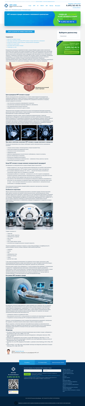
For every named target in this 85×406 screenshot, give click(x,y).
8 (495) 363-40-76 (73, 5)
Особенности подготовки (13, 44)
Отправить (27, 374)
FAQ (63, 374)
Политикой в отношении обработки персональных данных (49, 375)
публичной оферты (39, 1)
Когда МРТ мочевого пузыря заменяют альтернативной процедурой (23, 42)
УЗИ (47, 5)
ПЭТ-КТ (42, 5)
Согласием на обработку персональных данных (32, 376)
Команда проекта (66, 377)
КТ (37, 5)
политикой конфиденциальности (49, 1)
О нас (30, 5)
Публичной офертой (34, 375)
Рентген (51, 5)
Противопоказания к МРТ (68, 370)
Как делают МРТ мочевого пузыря (15, 45)
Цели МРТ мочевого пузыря (13, 39)
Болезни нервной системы (68, 373)
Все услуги (57, 5)
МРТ (34, 5)
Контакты (65, 376)
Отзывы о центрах (66, 369)
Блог (64, 379)
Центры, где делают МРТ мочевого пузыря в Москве (20, 31)
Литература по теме (11, 47)
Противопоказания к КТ (68, 372)
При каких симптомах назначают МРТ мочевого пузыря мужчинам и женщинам (26, 40)
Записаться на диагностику (71, 52)
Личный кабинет (76, 7)
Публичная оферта (67, 380)
